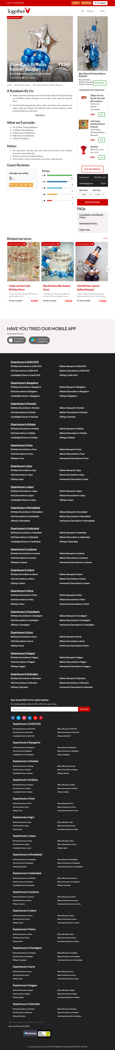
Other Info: (84, 229)
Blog (102, 11)
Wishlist (100, 83)
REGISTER (86, 3)
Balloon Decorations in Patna (72, 599)
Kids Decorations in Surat (22, 641)
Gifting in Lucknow (19, 562)
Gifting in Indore (18, 583)
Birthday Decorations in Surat (24, 636)
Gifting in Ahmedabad (20, 520)
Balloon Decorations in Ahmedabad (75, 516)
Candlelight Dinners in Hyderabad (26, 541)
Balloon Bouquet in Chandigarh (73, 616)
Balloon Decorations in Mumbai (73, 412)
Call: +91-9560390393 (15, 3)
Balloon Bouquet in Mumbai (72, 408)
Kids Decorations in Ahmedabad (25, 516)
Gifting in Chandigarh (20, 624)
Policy (36, 1022)
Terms (41, 1022)
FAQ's (30, 1022)
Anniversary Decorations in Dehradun (76, 687)
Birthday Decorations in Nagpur (25, 657)
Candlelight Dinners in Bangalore (25, 396)
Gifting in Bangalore (68, 396)
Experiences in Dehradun (24, 674)
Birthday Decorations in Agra (23, 470)
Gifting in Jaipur (67, 500)
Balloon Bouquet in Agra (70, 470)
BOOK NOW (92, 202)
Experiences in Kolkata (23, 424)
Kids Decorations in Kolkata (23, 433)
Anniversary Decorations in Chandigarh (77, 624)
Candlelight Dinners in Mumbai (24, 417)
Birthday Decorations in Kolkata (25, 428)
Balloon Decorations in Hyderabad (75, 537)
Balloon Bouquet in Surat (70, 636)
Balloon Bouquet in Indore (71, 574)
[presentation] (7, 269)
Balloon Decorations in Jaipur (73, 495)
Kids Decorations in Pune (22, 454)
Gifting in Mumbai (67, 417)
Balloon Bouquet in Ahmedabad (73, 512)
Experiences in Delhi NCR (25, 361)
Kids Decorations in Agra (22, 474)
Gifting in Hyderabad (69, 541)
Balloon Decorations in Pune (72, 454)
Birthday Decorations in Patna (24, 595)
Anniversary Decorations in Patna (74, 604)
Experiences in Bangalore (24, 382)
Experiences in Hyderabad (25, 528)
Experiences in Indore (22, 569)
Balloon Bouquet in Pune (70, 449)
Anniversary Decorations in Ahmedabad (77, 520)
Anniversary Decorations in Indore (75, 583)
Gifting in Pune (17, 458)
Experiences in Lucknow (24, 549)
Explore (90, 11)
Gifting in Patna (17, 604)
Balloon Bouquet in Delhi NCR (73, 366)
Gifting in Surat (17, 645)
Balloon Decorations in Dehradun (74, 683)
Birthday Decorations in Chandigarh (26, 616)
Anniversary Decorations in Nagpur (75, 666)
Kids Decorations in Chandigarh (25, 620)
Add (101, 114)
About (11, 1022)
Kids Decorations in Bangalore (24, 391)
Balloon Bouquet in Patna (71, 595)
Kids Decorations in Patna (22, 599)
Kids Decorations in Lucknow (23, 558)
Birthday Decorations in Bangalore (26, 387)
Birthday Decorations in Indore (24, 574)
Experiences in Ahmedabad (25, 507)
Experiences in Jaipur (22, 486)
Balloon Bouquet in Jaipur (71, 491)
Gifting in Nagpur (18, 666)
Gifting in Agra (17, 479)
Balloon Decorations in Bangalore (74, 391)
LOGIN (75, 3)
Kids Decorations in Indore (22, 579)
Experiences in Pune (22, 445)
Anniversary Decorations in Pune (74, 458)
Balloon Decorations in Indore (73, 579)
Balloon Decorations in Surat (72, 641)
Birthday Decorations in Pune (24, 449)
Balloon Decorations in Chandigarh (75, 620)
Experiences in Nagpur (23, 653)
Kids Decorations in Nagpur (23, 662)
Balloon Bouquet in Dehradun (73, 678)
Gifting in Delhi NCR (69, 375)
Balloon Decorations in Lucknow (74, 558)
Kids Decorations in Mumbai (23, 412)
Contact (17, 1022)
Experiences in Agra (21, 465)
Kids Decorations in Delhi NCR (24, 370)
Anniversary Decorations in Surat (74, 645)
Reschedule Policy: (88, 223)
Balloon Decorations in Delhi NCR (74, 370)
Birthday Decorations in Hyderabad (26, 532)
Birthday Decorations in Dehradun (26, 678)
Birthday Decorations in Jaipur (24, 491)
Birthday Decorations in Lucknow (25, 553)
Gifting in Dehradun (19, 687)
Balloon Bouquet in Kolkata (71, 428)
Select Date (83, 190)
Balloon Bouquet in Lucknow (72, 553)
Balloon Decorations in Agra (72, 474)
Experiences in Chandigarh (25, 611)
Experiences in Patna (22, 590)
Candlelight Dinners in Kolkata (24, 437)
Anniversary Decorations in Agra (74, 479)
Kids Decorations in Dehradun (24, 683)
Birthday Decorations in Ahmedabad (27, 512)
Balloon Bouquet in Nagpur (71, 657)
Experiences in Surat (22, 632)
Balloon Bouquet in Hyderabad (73, 532)
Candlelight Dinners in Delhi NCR (25, 375)
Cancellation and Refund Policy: (91, 216)
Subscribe (84, 709)
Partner (24, 1022)
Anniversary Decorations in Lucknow (76, 562)
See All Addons (92, 168)
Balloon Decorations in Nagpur (73, 662)
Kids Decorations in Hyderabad (24, 537)
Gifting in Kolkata (67, 437)
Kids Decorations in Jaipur (22, 495)
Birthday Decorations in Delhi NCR (26, 366)
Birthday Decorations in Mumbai (25, 408)
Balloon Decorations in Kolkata (73, 433)
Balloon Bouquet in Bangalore (73, 387)
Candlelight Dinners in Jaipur (23, 500)
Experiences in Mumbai (23, 403)
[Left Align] (11, 185)
